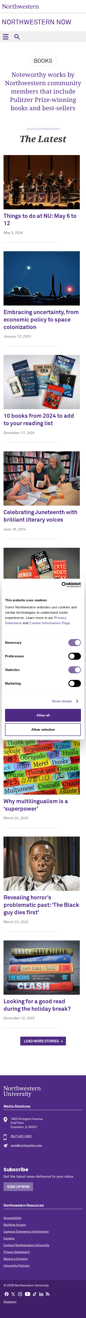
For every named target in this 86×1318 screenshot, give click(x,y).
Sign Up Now (18, 1187)
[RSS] (48, 1293)
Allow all (43, 715)
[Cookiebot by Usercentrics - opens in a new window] (62, 585)
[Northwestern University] (43, 1091)
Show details (62, 701)
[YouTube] (27, 1293)
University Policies (17, 1265)
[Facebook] (7, 1293)
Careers (9, 1238)
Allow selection (43, 729)
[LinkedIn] (41, 1293)
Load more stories (41, 1041)
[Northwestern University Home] (20, 6)
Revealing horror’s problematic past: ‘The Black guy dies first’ (41, 905)
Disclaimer (10, 1302)
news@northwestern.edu (26, 1145)
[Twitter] (13, 1293)
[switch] (74, 656)
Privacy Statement (17, 1252)
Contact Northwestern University (26, 1245)
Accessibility (12, 1218)
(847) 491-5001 (21, 1136)
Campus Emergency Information (26, 1231)
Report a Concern (16, 1258)
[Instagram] (20, 1293)
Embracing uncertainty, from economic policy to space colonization (41, 320)
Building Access (15, 1224)
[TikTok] (34, 1293)
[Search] (16, 36)
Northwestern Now (36, 22)
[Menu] (5, 36)
